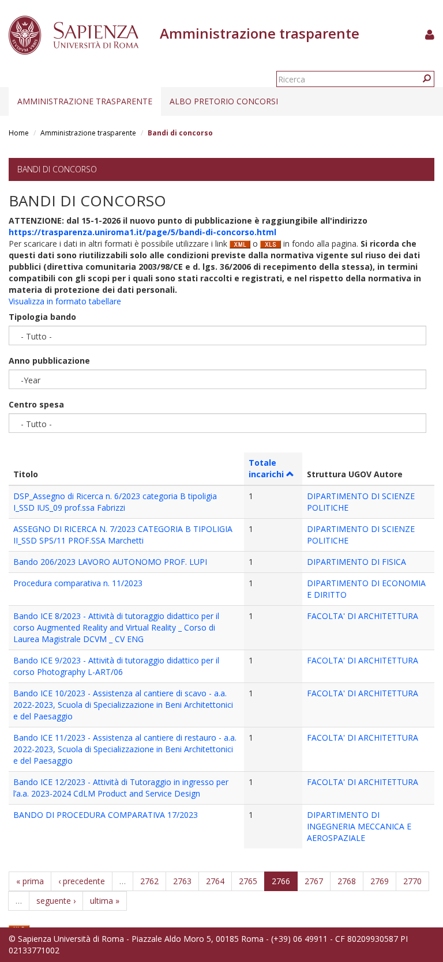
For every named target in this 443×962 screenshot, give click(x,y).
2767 (314, 881)
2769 (379, 881)
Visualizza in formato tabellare (65, 301)
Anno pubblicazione (49, 360)
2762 (149, 881)
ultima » (104, 900)
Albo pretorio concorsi (224, 101)
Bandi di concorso (57, 169)
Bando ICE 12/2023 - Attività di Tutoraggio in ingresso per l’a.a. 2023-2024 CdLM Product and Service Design (120, 787)
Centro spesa (36, 404)
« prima (30, 881)
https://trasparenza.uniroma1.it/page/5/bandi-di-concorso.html (142, 232)
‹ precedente (81, 881)
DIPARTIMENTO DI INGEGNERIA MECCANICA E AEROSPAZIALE (359, 826)
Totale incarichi (266, 468)
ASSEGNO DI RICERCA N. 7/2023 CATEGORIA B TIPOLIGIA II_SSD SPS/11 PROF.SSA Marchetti (122, 534)
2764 (215, 881)
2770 (412, 881)
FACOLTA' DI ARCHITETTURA (362, 615)
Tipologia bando (42, 316)
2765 (248, 881)
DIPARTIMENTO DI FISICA (356, 561)
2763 (182, 881)
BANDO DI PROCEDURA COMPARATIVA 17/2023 (105, 814)
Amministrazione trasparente (84, 101)
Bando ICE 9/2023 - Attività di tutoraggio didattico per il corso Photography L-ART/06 (116, 666)
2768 (346, 881)
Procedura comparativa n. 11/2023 (77, 583)
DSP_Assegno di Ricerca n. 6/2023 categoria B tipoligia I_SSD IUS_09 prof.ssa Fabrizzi (115, 502)
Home (19, 133)
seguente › (56, 900)
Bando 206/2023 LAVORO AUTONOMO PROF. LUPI (110, 561)
